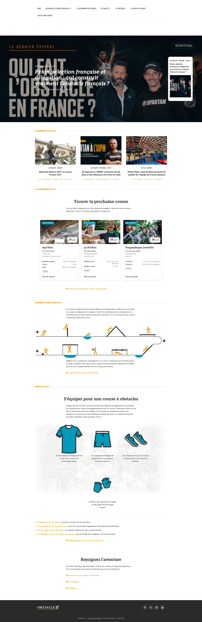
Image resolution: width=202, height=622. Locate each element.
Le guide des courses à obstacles (83, 373)
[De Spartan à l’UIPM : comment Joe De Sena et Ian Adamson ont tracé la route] (101, 150)
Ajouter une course (44, 15)
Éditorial (47, 66)
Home (39, 8)
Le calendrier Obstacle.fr (45, 189)
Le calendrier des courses (86, 8)
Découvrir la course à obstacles (58, 8)
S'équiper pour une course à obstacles (85, 540)
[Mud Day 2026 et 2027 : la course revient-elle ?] (55, 150)
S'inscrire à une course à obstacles (84, 575)
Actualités (105, 8)
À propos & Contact (138, 8)
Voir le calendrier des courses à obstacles (87, 289)
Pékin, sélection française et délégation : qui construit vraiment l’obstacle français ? (72, 78)
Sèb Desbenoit (42, 89)
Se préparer (120, 8)
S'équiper (72, 588)
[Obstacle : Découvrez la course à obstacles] (48, 607)
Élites (53, 66)
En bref (59, 168)
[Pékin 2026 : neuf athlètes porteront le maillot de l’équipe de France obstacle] (146, 150)
